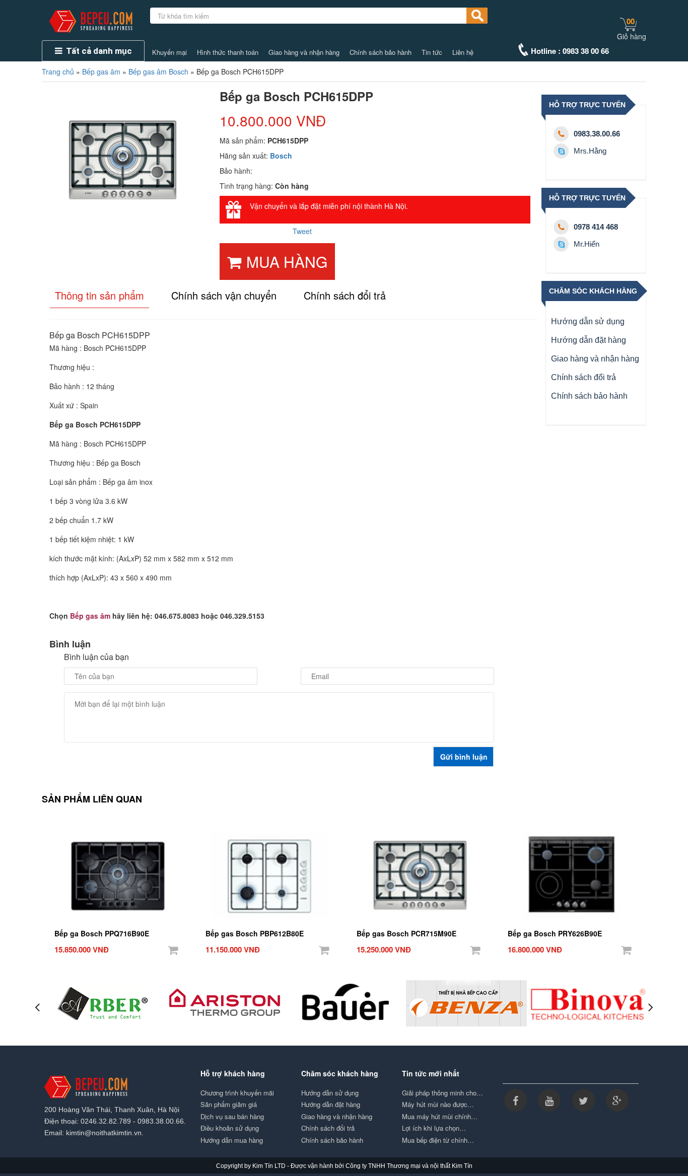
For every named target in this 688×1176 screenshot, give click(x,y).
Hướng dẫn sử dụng (588, 321)
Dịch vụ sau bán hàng (232, 1116)
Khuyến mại (169, 52)
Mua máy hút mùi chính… (439, 1116)
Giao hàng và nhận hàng (303, 52)
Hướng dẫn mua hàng (231, 1140)
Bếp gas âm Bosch (158, 71)
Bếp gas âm (101, 71)
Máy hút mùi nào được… (438, 1104)
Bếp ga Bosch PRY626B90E (555, 933)
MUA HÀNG (286, 261)
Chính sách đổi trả (583, 377)
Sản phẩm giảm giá (228, 1104)
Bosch (281, 156)
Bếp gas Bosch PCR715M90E (406, 933)
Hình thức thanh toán (227, 52)
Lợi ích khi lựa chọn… (434, 1128)
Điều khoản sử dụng (229, 1128)
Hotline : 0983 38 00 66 (570, 50)
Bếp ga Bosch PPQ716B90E (101, 933)
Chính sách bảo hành (380, 52)
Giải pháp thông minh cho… (442, 1092)
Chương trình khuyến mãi (237, 1092)
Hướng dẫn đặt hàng (588, 340)
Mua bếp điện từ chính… (438, 1140)
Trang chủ (58, 71)
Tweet (302, 231)
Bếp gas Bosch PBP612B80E (254, 933)
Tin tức (432, 52)
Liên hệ (462, 52)
